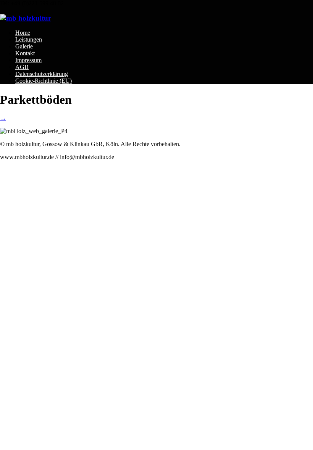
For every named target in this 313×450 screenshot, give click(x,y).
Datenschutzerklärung (41, 74)
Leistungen (28, 39)
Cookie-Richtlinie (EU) (43, 80)
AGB (22, 67)
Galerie (24, 46)
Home (22, 32)
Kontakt (25, 53)
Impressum (28, 60)
